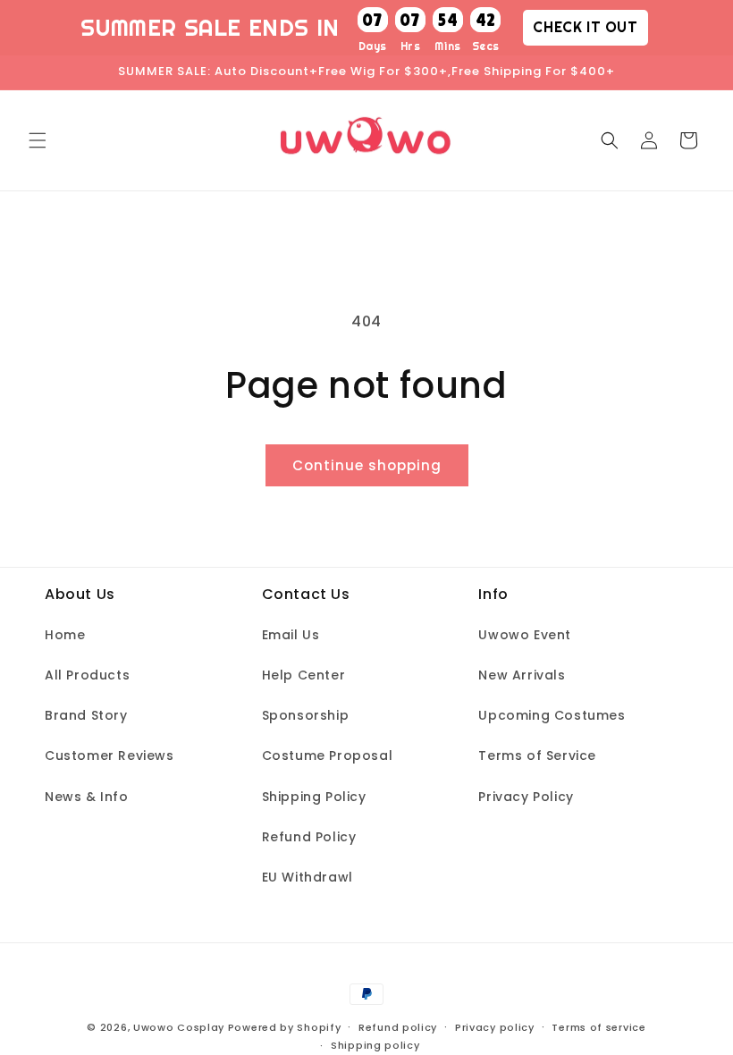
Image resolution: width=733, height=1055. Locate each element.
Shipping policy (375, 1045)
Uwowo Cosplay (178, 1027)
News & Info (87, 797)
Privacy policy (495, 1027)
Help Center (304, 675)
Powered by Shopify (284, 1027)
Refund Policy (309, 837)
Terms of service (598, 1027)
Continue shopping (367, 465)
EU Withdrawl (307, 877)
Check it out (585, 27)
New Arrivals (521, 675)
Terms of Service (537, 755)
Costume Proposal (327, 755)
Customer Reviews (109, 755)
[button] (37, 140)
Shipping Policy (314, 797)
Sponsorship (306, 715)
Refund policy (397, 1027)
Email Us (291, 635)
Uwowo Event (524, 635)
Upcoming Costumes (551, 715)
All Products (87, 675)
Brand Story (86, 715)
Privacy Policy (525, 797)
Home (65, 635)
